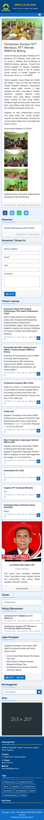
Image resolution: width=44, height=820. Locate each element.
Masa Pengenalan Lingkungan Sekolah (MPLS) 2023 (21, 441)
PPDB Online (9, 602)
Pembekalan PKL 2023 (14, 470)
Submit (11, 294)
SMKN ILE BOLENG (27, 812)
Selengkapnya (22, 588)
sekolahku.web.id (26, 817)
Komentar (8, 273)
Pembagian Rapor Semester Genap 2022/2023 (19, 506)
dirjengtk (16, 786)
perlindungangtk (10, 795)
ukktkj (5, 786)
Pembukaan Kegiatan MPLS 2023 (18, 383)
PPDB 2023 (9, 411)
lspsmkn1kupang (25, 782)
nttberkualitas (9, 782)
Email (7, 257)
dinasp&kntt (8, 791)
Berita (32, 791)
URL (6, 265)
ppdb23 (23, 795)
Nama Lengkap (11, 248)
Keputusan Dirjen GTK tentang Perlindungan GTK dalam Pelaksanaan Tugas (21, 311)
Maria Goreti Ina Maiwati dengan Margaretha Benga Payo (20, 663)
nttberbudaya (28, 786)
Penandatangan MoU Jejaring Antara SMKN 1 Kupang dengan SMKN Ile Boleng (20, 349)
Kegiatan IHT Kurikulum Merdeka (18, 487)
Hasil (21, 677)
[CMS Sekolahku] (22, 719)
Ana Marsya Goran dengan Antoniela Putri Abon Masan (22, 668)
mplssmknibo (21, 791)
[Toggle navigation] (39, 14)
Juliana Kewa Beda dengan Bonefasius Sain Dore (23, 657)
